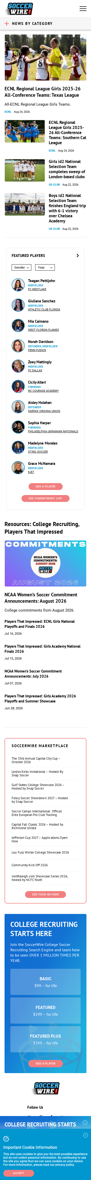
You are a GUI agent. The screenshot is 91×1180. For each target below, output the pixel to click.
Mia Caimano (38, 321)
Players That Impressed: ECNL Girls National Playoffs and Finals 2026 (40, 624)
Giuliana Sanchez (41, 301)
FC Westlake (37, 289)
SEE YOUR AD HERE (45, 894)
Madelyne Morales (42, 443)
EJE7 (31, 472)
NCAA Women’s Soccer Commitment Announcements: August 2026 (41, 598)
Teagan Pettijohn (41, 280)
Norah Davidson (40, 341)
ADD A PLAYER (46, 486)
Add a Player (46, 1063)
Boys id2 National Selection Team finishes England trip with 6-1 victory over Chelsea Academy (67, 208)
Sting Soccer (38, 451)
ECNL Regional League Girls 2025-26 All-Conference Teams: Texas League (43, 92)
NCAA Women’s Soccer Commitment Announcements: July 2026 (33, 674)
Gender (19, 267)
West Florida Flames (43, 330)
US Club (54, 184)
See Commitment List (45, 498)
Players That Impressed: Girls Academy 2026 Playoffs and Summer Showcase (40, 698)
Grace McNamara (41, 463)
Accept (18, 1173)
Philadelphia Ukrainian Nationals (53, 431)
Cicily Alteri (37, 382)
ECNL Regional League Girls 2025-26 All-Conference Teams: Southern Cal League (67, 132)
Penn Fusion (37, 350)
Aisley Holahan (40, 402)
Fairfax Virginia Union (44, 411)
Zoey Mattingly (40, 361)
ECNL (8, 111)
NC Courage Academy (43, 390)
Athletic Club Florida (44, 309)
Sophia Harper (39, 422)
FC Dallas (35, 370)
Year (41, 267)
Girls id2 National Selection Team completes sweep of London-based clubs (67, 169)
